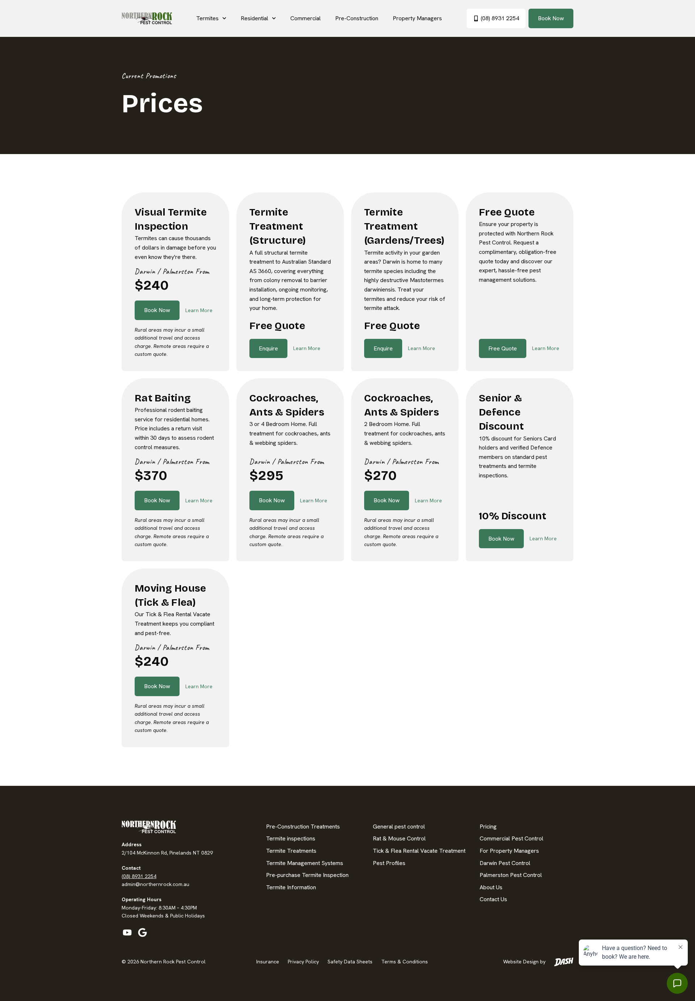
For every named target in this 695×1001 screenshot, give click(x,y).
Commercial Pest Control (511, 838)
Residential (254, 18)
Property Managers (417, 18)
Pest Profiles (389, 863)
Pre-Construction (356, 18)
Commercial (305, 18)
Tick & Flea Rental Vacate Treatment (419, 851)
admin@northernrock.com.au (155, 884)
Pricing (488, 826)
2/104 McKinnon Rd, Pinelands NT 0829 (167, 852)
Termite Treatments (291, 851)
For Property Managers (509, 851)
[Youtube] (127, 932)
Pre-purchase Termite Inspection (307, 875)
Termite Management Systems (304, 863)
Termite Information (291, 887)
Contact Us (493, 899)
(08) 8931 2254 (139, 876)
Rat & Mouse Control (399, 838)
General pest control (399, 826)
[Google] (142, 932)
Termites (207, 18)
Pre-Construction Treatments (303, 826)
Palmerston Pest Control (511, 875)
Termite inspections (290, 838)
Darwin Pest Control (505, 863)
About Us (491, 887)
